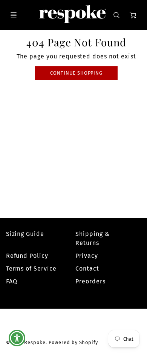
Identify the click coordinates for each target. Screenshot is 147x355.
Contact (87, 268)
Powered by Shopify (73, 342)
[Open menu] (13, 15)
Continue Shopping (76, 73)
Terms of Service (31, 268)
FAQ (11, 281)
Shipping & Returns (92, 238)
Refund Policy (27, 255)
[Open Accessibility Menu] (17, 338)
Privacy (86, 255)
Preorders (90, 281)
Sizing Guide (25, 233)
